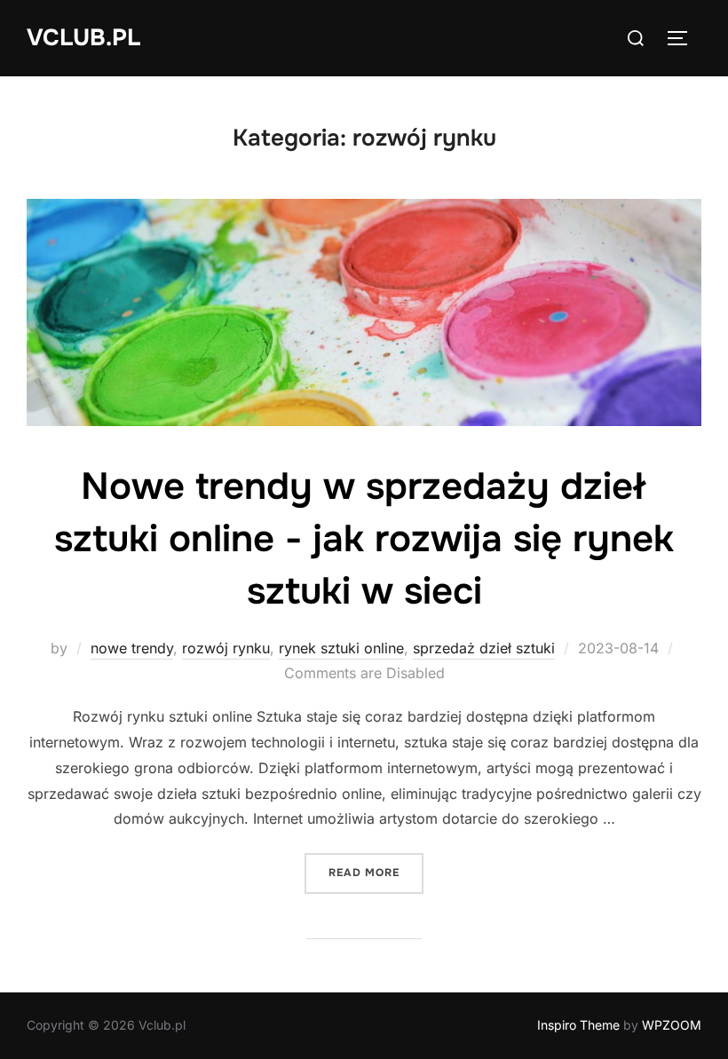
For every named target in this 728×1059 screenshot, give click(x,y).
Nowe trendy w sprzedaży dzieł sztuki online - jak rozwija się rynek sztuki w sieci (364, 538)
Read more (375, 872)
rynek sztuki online (341, 648)
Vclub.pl (83, 37)
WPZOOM (671, 1024)
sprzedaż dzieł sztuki (484, 648)
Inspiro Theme (578, 1024)
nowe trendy (132, 648)
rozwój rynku (226, 648)
